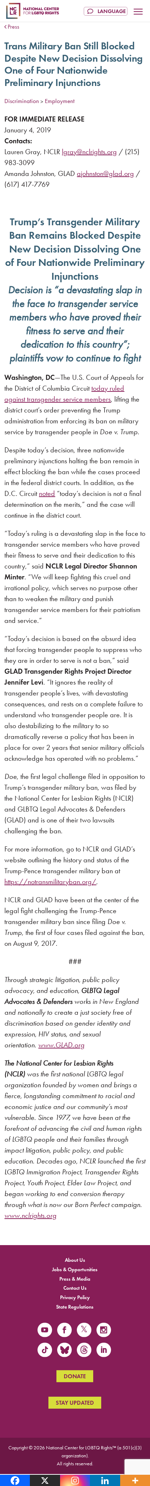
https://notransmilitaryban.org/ (50, 881)
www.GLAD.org (61, 1044)
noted (47, 493)
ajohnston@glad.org (105, 173)
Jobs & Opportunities (75, 1269)
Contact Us (75, 1288)
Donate (75, 1376)
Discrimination (21, 100)
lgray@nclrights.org (89, 151)
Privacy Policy (75, 1297)
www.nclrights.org (30, 1215)
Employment (60, 100)
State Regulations (75, 1307)
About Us (75, 1260)
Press (13, 26)
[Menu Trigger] (138, 12)
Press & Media (74, 1279)
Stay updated (75, 1402)
